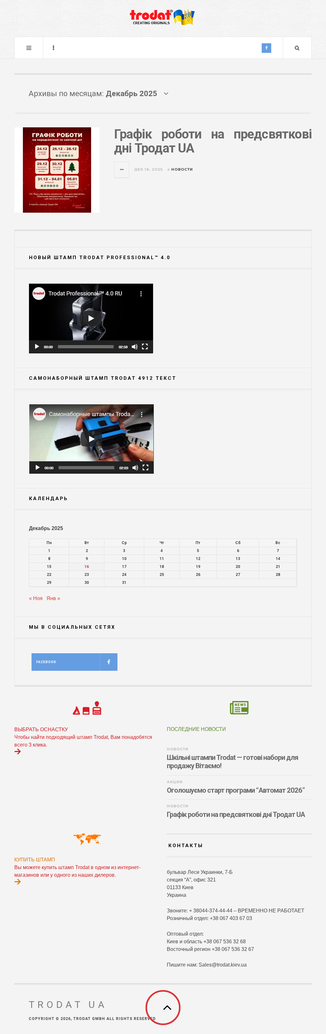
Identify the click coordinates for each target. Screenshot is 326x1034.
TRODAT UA (68, 1004)
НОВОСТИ (182, 169)
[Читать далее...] (122, 169)
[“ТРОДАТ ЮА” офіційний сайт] (163, 18)
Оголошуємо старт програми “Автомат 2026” (236, 790)
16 (86, 566)
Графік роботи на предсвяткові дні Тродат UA (213, 141)
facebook (46, 662)
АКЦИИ (175, 782)
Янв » (53, 598)
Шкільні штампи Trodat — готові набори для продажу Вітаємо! (232, 762)
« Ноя (36, 598)
